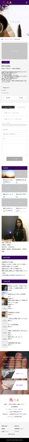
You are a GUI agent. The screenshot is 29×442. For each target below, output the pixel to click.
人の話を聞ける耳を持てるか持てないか (13, 275)
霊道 (9, 306)
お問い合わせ (11, 434)
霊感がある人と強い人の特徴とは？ (12, 268)
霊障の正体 (4, 426)
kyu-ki (8, 87)
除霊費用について (19, 428)
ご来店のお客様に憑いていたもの (17, 318)
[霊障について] (14, 370)
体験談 (3, 428)
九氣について (5, 431)
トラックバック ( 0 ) (21, 107)
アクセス (17, 431)
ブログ (5, 62)
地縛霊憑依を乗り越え (14, 343)
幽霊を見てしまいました (15, 337)
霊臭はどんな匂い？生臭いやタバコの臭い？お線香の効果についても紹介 (17, 288)
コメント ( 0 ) (8, 107)
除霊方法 (17, 426)
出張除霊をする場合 (7, 262)
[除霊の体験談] (14, 381)
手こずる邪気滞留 (13, 324)
